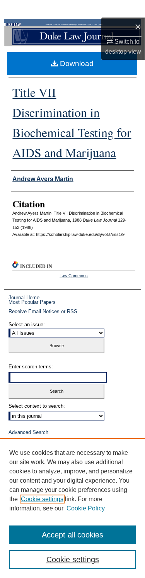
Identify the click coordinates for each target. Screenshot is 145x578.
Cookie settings (42, 499)
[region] (72, 508)
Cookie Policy (86, 508)
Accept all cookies (72, 535)
